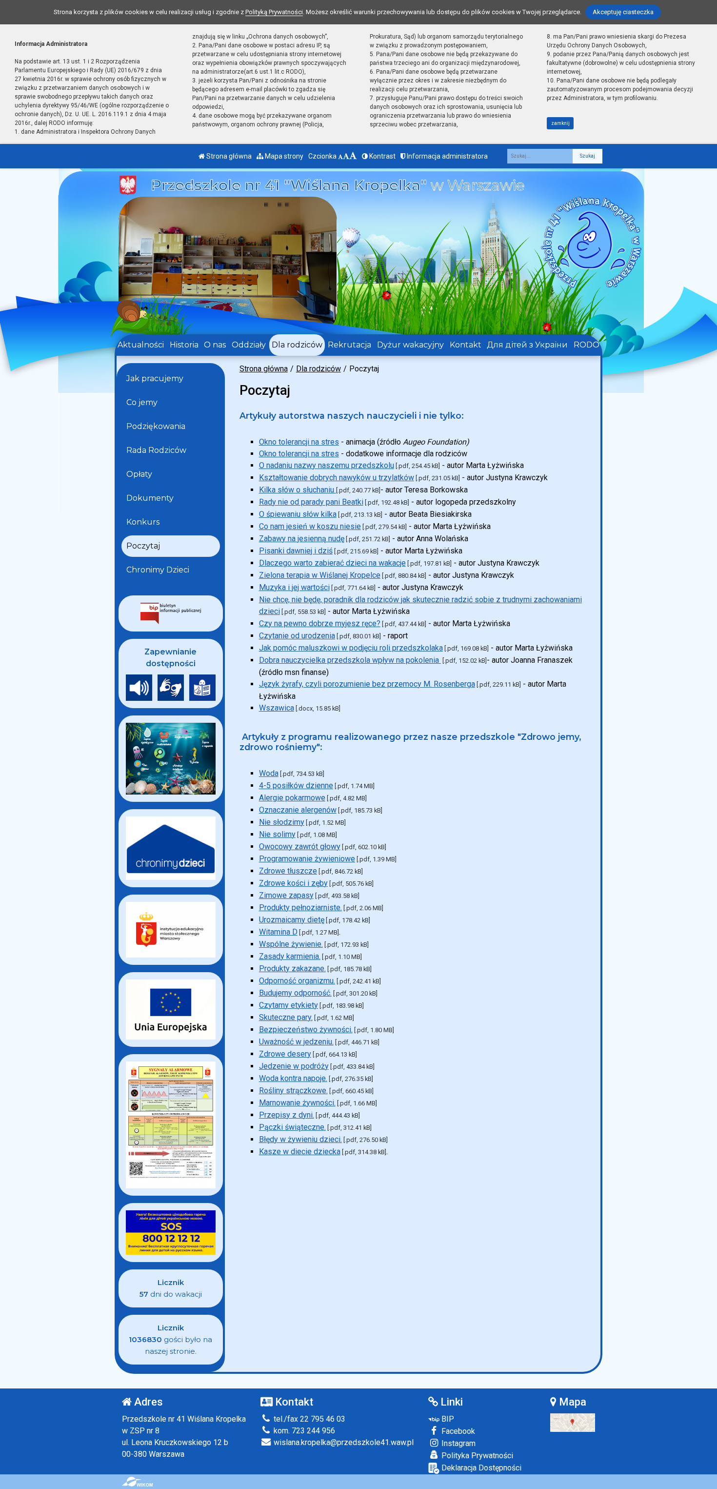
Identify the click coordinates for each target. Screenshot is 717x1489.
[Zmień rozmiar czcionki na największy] (353, 156)
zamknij (560, 123)
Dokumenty (150, 498)
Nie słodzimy (281, 822)
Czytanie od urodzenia (297, 635)
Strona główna (228, 156)
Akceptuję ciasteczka (623, 12)
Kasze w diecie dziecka (299, 1151)
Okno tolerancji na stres (299, 442)
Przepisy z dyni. (286, 1115)
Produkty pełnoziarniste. (300, 907)
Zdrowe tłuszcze (288, 871)
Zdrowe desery (285, 1054)
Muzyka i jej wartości (294, 587)
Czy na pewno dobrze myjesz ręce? (319, 623)
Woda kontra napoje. (293, 1078)
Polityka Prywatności (476, 1455)
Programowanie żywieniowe (307, 858)
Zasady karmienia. (289, 956)
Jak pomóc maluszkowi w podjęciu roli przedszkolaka (351, 648)
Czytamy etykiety (288, 1005)
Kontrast (382, 156)
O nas (215, 344)
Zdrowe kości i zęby (293, 883)
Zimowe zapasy (286, 895)
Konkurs (142, 522)
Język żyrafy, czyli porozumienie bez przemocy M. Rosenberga (367, 684)
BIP (446, 1419)
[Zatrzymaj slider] (227, 319)
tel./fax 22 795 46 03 (308, 1419)
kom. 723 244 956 (303, 1430)
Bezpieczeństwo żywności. (306, 1029)
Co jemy (142, 402)
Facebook (457, 1431)
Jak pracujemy (154, 378)
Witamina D (278, 932)
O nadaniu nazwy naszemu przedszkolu (326, 465)
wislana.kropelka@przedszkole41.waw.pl (343, 1442)
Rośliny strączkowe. (293, 1090)
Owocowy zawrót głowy (299, 846)
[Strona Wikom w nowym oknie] (137, 1482)
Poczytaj (143, 546)
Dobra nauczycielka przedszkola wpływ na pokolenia (350, 660)
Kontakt (465, 344)
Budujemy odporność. (295, 993)
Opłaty (139, 474)
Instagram (457, 1443)
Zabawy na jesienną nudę (301, 538)
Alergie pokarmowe (292, 797)
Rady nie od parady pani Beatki (311, 502)
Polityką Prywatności (274, 12)
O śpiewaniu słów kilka (298, 514)
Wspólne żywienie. (291, 944)
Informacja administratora (446, 156)
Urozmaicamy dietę (291, 919)
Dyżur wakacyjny (410, 344)
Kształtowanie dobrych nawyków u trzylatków (336, 477)
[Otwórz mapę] (572, 1422)
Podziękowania (155, 426)
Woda (269, 773)
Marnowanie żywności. (297, 1102)
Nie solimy (277, 834)
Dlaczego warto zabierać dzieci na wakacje (332, 563)
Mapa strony (283, 156)
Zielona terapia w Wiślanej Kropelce (319, 575)
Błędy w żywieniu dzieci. (300, 1139)
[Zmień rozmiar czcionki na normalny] (340, 156)
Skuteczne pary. (286, 1017)
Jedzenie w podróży (294, 1066)
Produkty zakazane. (292, 968)
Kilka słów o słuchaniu (297, 489)
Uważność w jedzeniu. (296, 1041)
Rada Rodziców (156, 450)
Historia (184, 344)
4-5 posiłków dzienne (296, 785)
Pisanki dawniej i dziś (296, 550)
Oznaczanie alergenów (298, 810)
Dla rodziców (297, 344)
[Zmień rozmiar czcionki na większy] (346, 156)
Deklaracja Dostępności (480, 1467)
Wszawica (276, 708)
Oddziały (249, 344)
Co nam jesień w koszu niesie (310, 526)
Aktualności (141, 344)
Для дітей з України (527, 344)
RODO (586, 344)
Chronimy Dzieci (157, 569)
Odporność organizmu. (297, 980)
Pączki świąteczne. (292, 1127)
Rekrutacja (349, 344)
